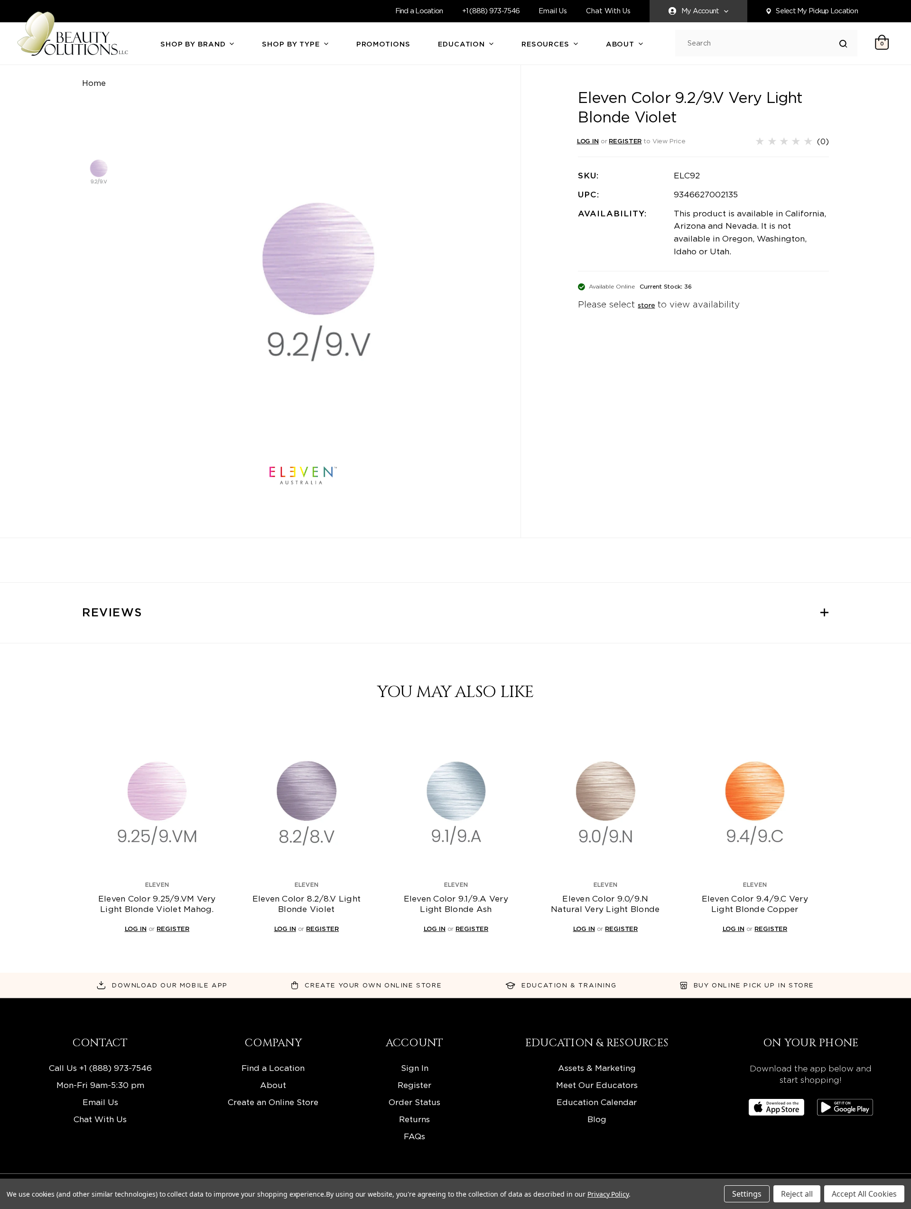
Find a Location (419, 11)
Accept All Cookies (864, 1194)
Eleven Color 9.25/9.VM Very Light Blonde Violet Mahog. (157, 903)
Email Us (553, 11)
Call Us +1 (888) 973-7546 (100, 1068)
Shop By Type (292, 44)
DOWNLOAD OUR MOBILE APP (170, 985)
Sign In (414, 1068)
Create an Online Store (273, 1102)
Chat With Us (608, 11)
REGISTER (625, 141)
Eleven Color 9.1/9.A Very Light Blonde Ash (456, 903)
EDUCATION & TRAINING (568, 985)
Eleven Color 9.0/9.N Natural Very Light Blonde (605, 903)
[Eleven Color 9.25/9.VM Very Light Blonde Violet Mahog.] (157, 799)
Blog (596, 1119)
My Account (700, 11)
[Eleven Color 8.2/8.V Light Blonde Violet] (306, 799)
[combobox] (763, 43)
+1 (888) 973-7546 (491, 11)
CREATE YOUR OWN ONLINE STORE (373, 985)
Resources (546, 44)
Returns (414, 1119)
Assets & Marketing (597, 1068)
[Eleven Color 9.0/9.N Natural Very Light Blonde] (605, 799)
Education (462, 44)
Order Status (414, 1102)
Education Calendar (597, 1102)
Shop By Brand (194, 44)
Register (414, 1085)
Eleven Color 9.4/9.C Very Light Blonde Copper (755, 903)
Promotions (383, 44)
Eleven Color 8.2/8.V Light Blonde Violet (306, 903)
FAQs (414, 1136)
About (621, 44)
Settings (747, 1194)
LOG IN (588, 141)
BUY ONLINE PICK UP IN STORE (754, 985)
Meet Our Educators (597, 1085)
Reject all (797, 1194)
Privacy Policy (608, 1194)
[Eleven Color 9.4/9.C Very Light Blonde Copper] (755, 799)
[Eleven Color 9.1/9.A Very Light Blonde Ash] (456, 799)
